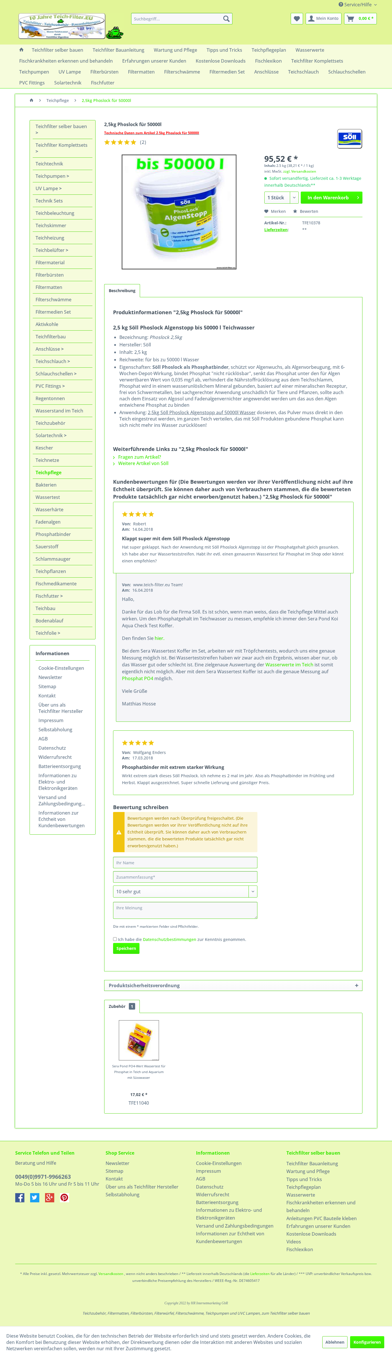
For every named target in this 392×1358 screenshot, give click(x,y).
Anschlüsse (48, 349)
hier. (159, 638)
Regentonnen (50, 398)
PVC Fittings (49, 386)
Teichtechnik (49, 164)
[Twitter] (37, 1200)
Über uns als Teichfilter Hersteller (60, 708)
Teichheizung (50, 238)
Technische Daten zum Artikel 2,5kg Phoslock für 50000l (151, 132)
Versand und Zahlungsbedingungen (62, 800)
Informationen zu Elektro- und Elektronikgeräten (57, 781)
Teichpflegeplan (303, 1187)
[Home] (21, 50)
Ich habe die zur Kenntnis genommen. (182, 939)
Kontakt (47, 695)
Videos (293, 1242)
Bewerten (308, 211)
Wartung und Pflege (308, 1171)
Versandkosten (110, 1273)
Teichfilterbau (51, 336)
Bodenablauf (49, 621)
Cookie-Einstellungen (61, 668)
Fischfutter (48, 596)
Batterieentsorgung (59, 766)
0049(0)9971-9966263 (43, 1176)
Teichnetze (47, 460)
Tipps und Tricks (304, 1179)
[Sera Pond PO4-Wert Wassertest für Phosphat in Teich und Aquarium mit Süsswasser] (139, 1040)
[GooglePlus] (52, 1200)
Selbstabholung (55, 729)
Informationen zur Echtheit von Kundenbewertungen (61, 819)
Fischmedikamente (56, 583)
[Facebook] (22, 1200)
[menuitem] (181, 18)
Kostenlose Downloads (311, 1234)
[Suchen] (226, 18)
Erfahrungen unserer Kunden (318, 1226)
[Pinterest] (67, 1200)
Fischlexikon (299, 1249)
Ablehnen (334, 1342)
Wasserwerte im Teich (289, 664)
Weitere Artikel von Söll (142, 463)
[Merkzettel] (297, 18)
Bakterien (46, 485)
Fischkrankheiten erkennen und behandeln (321, 1206)
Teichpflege (48, 472)
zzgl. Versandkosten (299, 171)
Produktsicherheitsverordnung (144, 985)
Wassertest (48, 497)
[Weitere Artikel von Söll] (349, 139)
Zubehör (121, 1006)
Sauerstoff (47, 546)
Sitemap (47, 686)
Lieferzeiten (276, 229)
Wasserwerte (300, 1195)
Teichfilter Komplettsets (62, 145)
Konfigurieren (367, 1342)
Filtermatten (49, 287)
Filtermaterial (50, 262)
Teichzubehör (50, 423)
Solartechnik (50, 435)
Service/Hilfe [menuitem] (358, 4)
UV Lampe (47, 188)
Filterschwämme (53, 299)
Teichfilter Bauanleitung (312, 1163)
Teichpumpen (51, 176)
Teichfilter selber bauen (61, 126)
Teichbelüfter (51, 250)
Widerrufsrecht (55, 757)
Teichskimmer (51, 225)
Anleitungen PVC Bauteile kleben (321, 1218)
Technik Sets (49, 201)
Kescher (44, 448)
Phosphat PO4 (137, 678)
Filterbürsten (50, 275)
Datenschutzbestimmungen (169, 939)
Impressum (50, 720)
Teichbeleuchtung (55, 213)
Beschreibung (122, 290)
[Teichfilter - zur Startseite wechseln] (71, 27)
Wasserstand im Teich (59, 411)
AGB (43, 739)
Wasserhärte (49, 509)
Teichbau (45, 608)
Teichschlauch (51, 361)
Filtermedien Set (53, 312)
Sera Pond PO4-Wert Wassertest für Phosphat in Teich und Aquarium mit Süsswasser (139, 1072)
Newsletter (50, 677)
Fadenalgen (48, 522)
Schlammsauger (53, 559)
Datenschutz (52, 748)
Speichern (126, 948)
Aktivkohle (47, 324)
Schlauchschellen (55, 374)
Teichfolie (47, 633)
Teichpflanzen (51, 571)
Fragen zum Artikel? (139, 457)
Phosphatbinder (53, 534)
